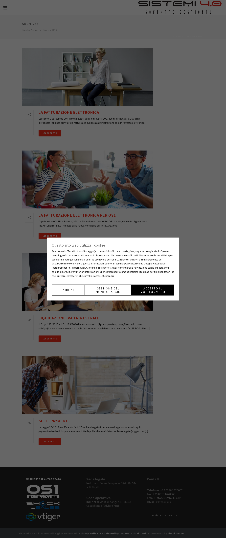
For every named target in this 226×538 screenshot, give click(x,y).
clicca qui (109, 275)
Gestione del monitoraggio (108, 290)
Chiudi (68, 290)
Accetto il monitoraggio (152, 290)
